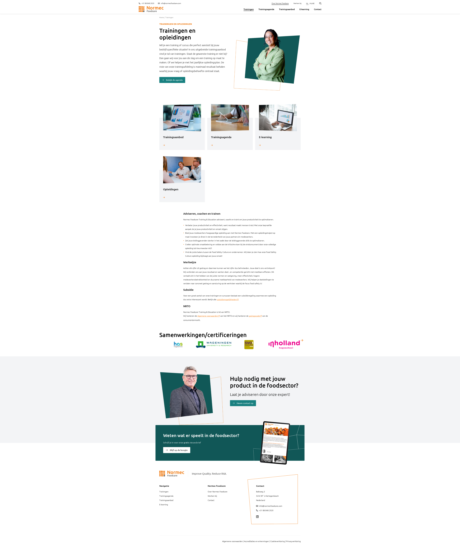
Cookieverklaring (277, 541)
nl (307, 3)
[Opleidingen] (182, 197)
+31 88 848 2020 (147, 3)
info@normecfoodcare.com (171, 3)
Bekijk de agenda (174, 80)
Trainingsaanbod (287, 9)
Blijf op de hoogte (179, 450)
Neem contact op (245, 403)
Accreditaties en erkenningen (256, 541)
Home (161, 17)
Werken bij (297, 3)
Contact (317, 9)
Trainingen (249, 9)
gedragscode (254, 315)
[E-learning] (278, 145)
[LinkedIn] (257, 516)
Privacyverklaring (293, 541)
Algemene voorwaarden (207, 315)
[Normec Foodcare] (151, 9)
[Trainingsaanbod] (182, 145)
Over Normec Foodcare (280, 3)
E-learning (304, 9)
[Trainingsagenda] (230, 145)
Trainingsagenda (266, 9)
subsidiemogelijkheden (226, 299)
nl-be (312, 3)
